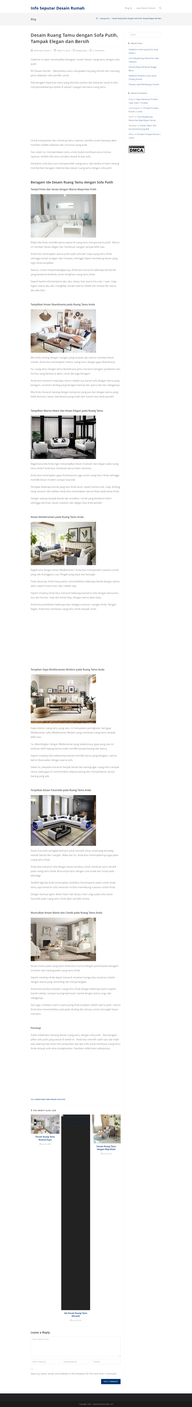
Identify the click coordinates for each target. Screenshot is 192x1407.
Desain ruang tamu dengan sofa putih (50, 1099)
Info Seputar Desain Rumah (58, 8)
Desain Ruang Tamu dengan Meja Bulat (106, 1148)
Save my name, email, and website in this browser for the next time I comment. (74, 1373)
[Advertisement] (76, 114)
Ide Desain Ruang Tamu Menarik (75, 1314)
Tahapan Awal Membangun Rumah (144, 84)
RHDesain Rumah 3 (42, 50)
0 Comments (99, 50)
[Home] (97, 18)
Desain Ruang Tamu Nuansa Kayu (45, 1138)
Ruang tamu (81, 50)
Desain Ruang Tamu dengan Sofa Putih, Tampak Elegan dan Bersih (137, 18)
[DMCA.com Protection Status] (136, 149)
